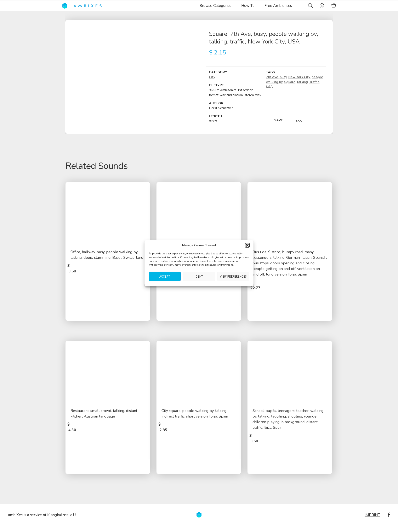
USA (269, 86)
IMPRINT (372, 514)
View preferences (233, 276)
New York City (299, 77)
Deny (199, 276)
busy (283, 77)
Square (289, 82)
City (212, 77)
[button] (247, 245)
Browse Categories (215, 5)
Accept (164, 276)
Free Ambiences (278, 5)
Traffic (314, 82)
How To (248, 5)
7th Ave (272, 77)
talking (302, 82)
